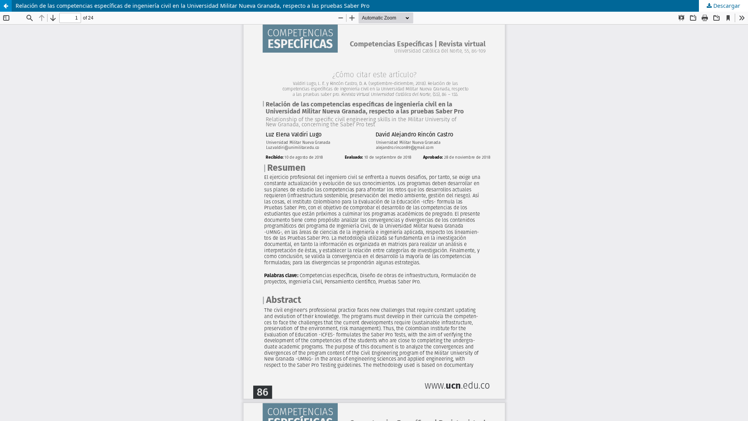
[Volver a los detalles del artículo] (6, 6)
